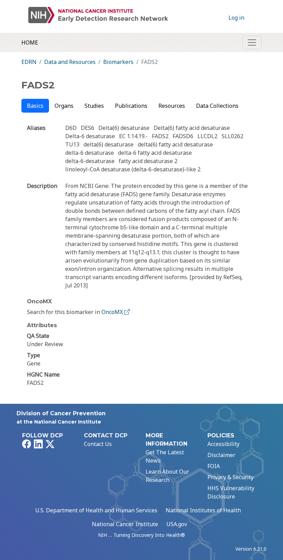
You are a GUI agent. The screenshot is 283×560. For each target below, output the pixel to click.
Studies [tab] (94, 106)
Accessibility (223, 444)
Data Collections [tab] (217, 106)
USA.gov (176, 524)
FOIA (213, 466)
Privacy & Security (230, 477)
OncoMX (112, 312)
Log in (236, 17)
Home (29, 42)
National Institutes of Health (203, 510)
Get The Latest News (165, 456)
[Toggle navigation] (252, 42)
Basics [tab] (35, 106)
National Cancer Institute (125, 524)
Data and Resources (70, 62)
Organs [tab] (64, 106)
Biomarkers (118, 62)
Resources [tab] (171, 106)
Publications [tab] (131, 106)
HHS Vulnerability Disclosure (230, 492)
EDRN (29, 62)
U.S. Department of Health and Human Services (96, 510)
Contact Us (98, 444)
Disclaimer (221, 455)
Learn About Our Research (167, 476)
